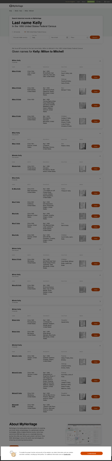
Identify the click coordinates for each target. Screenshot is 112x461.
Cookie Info (67, 454)
